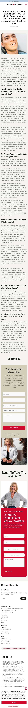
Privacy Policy (14, 664)
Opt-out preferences (13, 706)
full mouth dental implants (15, 81)
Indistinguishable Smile (15, 212)
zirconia (8, 300)
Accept (14, 702)
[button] (26, 688)
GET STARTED (14, 427)
